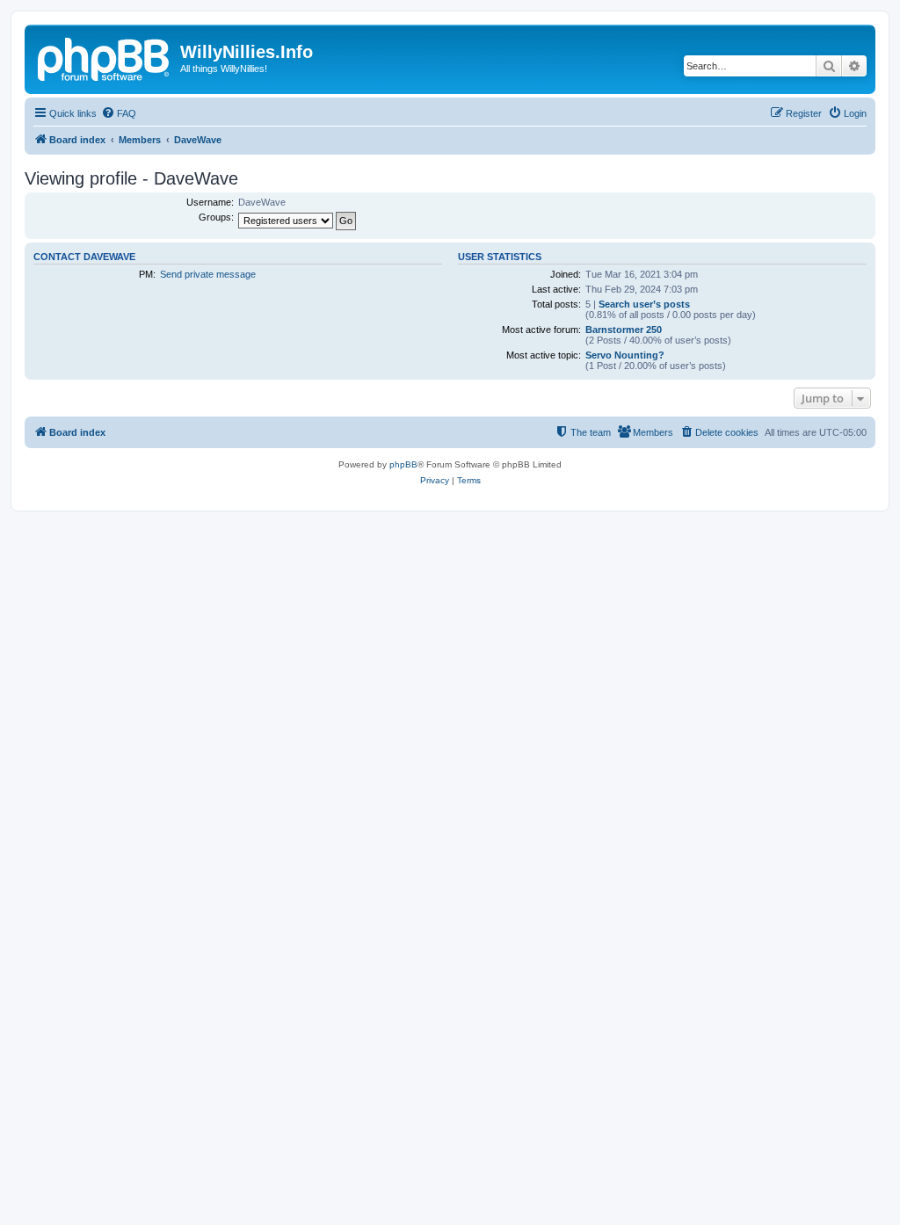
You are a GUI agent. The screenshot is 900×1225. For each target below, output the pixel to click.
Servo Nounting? (624, 355)
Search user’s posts (644, 304)
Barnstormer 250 (623, 329)
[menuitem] (118, 113)
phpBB (403, 464)
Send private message (208, 274)
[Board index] (104, 57)
